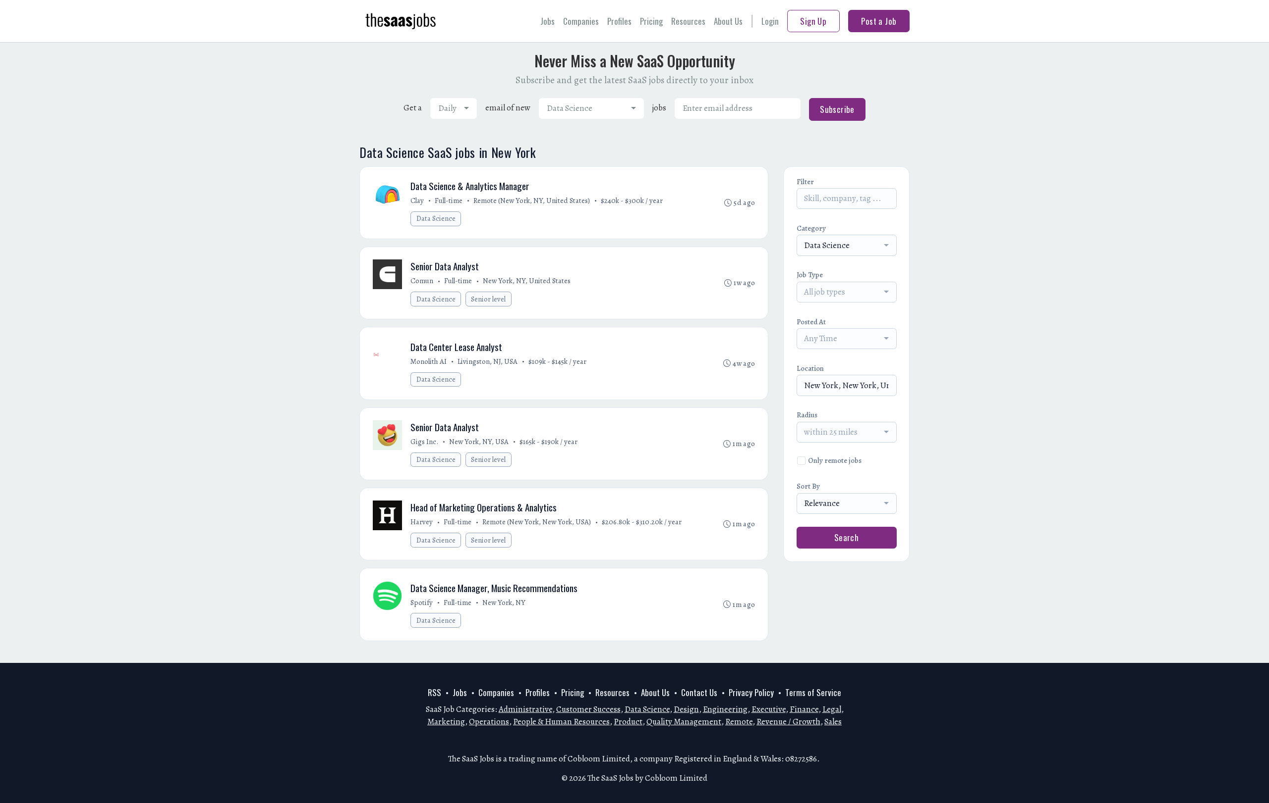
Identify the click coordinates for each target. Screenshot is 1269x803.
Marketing (446, 721)
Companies (581, 21)
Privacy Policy (751, 692)
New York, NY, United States (527, 281)
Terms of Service (813, 692)
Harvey (421, 522)
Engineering (725, 709)
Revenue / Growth (788, 721)
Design (686, 709)
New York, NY (503, 602)
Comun (421, 281)
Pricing (651, 21)
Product (628, 721)
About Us (728, 21)
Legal (831, 709)
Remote (738, 721)
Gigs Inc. (424, 442)
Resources (688, 21)
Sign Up (813, 21)
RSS (434, 692)
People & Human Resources (561, 721)
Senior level (488, 299)
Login (770, 21)
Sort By (808, 486)
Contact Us (699, 692)
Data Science (436, 218)
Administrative (525, 709)
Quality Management (683, 721)
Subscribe (837, 109)
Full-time (448, 200)
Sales (833, 721)
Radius (807, 415)
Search (846, 537)
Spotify (421, 602)
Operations (489, 721)
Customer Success (588, 709)
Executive (768, 709)
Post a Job (878, 21)
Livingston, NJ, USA (488, 361)
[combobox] (453, 108)
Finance (804, 709)
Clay (417, 200)
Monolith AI (428, 361)
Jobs (547, 21)
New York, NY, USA (479, 442)
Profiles (619, 21)
